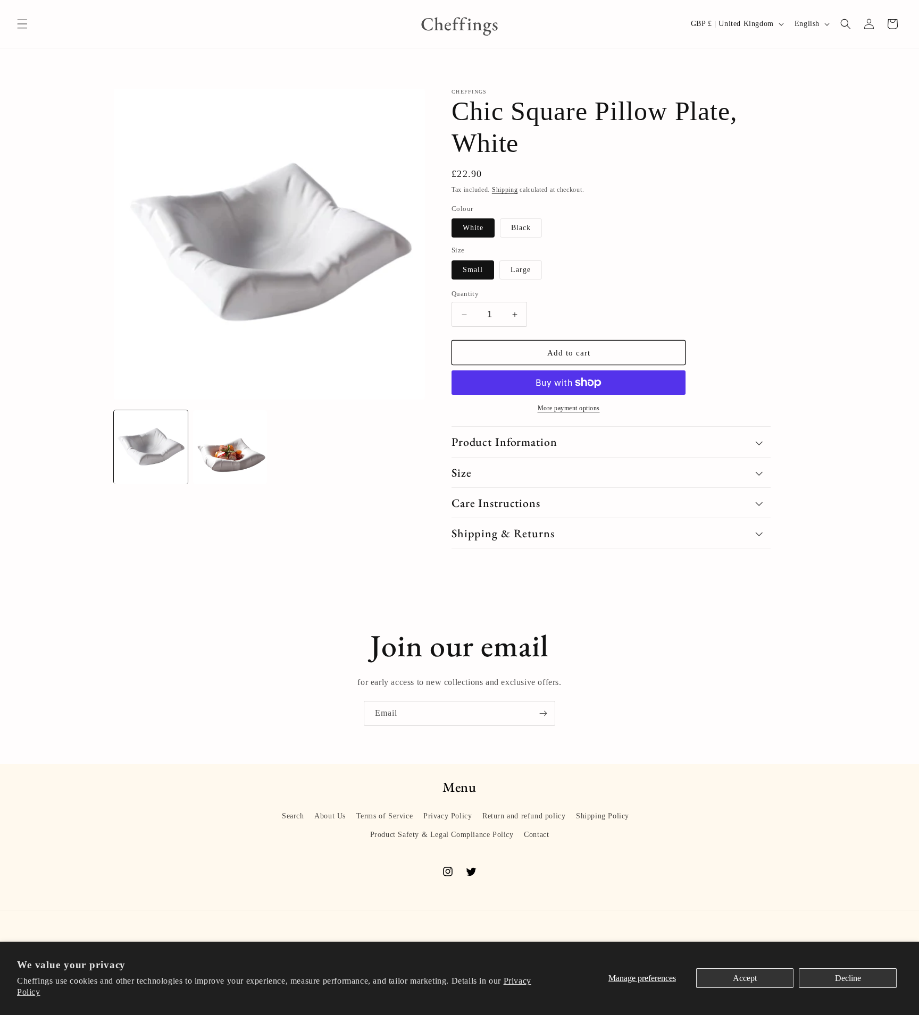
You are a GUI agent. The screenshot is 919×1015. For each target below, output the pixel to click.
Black (521, 228)
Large (521, 270)
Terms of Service (384, 816)
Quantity (465, 294)
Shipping (505, 189)
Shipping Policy (602, 816)
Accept (745, 978)
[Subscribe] (543, 713)
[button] (22, 24)
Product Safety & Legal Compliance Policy (442, 835)
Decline (848, 978)
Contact (536, 835)
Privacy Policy (447, 816)
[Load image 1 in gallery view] (151, 447)
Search (293, 816)
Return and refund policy (523, 816)
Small (473, 270)
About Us (330, 816)
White (473, 228)
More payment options (569, 408)
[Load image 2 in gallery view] (230, 447)
